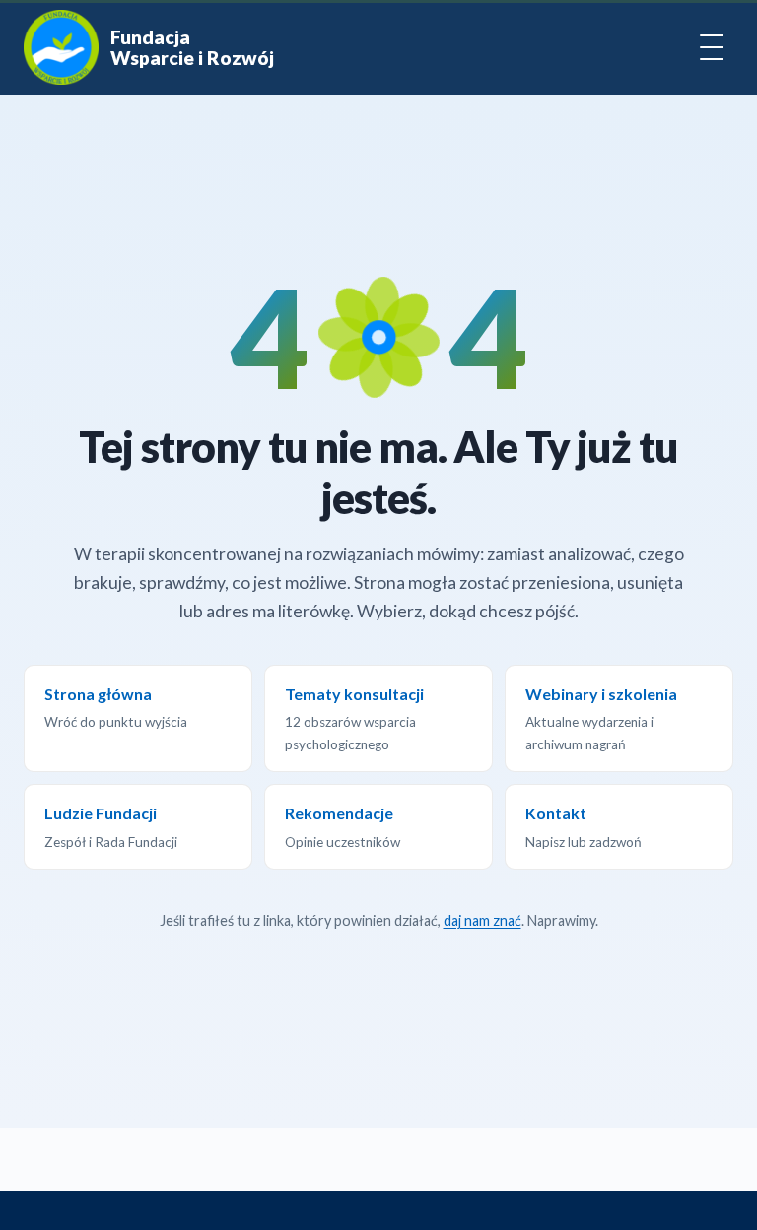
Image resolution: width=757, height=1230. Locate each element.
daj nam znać (482, 920)
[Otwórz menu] (711, 47)
